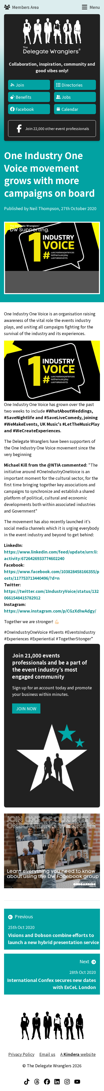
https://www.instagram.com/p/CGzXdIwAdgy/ (50, 611)
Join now (26, 708)
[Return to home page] (52, 36)
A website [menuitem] (78, 1054)
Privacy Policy (21, 1054)
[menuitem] (29, 85)
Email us (47, 1054)
